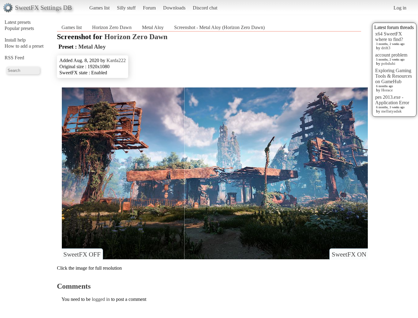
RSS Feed (14, 57)
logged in (101, 299)
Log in (400, 7)
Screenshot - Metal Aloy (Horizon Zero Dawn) (219, 27)
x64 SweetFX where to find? (389, 36)
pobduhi (388, 63)
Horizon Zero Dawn (112, 27)
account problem (391, 54)
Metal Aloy (153, 27)
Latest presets (18, 22)
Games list (99, 7)
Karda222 (116, 60)
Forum (149, 7)
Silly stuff (126, 7)
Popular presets (19, 28)
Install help (15, 40)
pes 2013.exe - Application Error (392, 99)
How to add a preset (24, 46)
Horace (387, 90)
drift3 (385, 48)
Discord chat (205, 7)
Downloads (174, 7)
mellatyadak (391, 111)
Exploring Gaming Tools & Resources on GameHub (393, 76)
